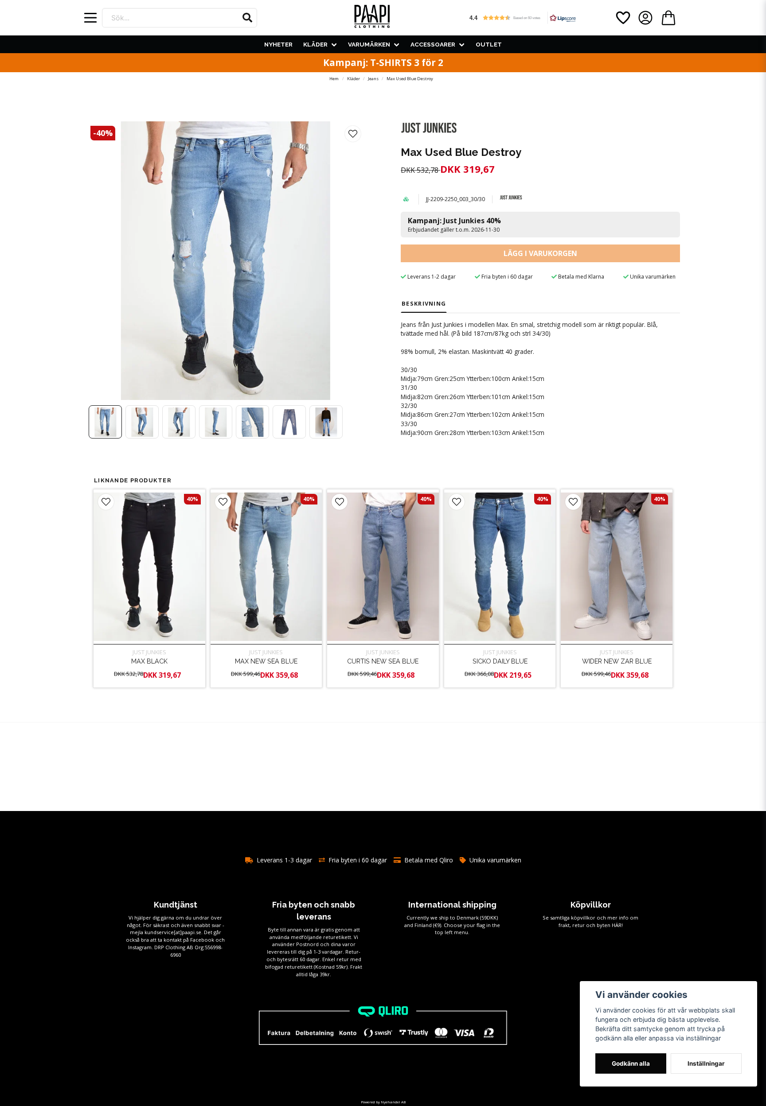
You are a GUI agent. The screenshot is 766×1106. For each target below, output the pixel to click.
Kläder (315, 44)
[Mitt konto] (645, 18)
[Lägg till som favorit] (622, 18)
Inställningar (706, 1063)
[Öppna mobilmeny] (90, 17)
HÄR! (617, 925)
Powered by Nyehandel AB (383, 1101)
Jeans (373, 78)
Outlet (489, 44)
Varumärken (369, 44)
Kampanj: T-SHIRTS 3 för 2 (383, 62)
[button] (247, 18)
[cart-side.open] (668, 18)
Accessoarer (432, 44)
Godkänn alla (631, 1063)
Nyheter (278, 44)
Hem (334, 78)
